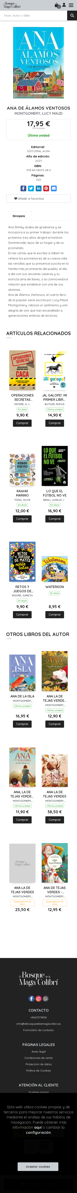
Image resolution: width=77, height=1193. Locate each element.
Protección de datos (39, 1064)
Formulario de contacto (38, 1030)
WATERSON (54, 587)
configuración (38, 1132)
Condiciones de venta (38, 1057)
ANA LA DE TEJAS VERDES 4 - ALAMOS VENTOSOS (54, 698)
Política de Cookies (38, 1070)
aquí (37, 1127)
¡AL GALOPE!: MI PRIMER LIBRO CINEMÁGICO (55, 397)
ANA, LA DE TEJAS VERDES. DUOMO (22, 794)
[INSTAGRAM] (39, 999)
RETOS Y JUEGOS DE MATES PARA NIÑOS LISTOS (22, 589)
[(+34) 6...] (46, 999)
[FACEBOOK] (32, 999)
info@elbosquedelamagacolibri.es (38, 1023)
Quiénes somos (39, 1092)
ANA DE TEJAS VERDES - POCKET (55, 890)
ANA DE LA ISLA (22, 696)
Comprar (22, 423)
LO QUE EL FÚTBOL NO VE (55, 493)
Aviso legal (39, 1051)
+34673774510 (38, 1017)
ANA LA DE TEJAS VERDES (54, 794)
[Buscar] (72, 15)
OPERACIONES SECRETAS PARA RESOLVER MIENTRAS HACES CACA (22, 397)
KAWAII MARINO (22, 493)
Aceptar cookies (38, 1166)
